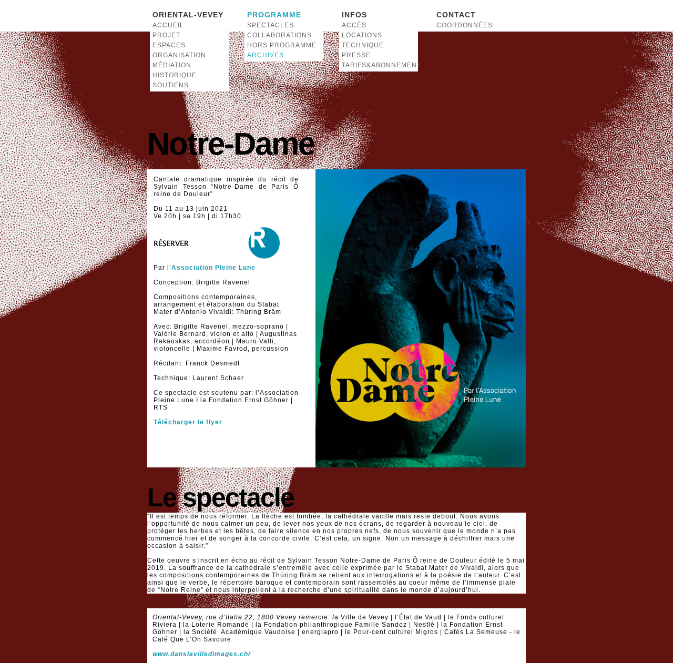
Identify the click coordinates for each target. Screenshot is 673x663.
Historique (174, 75)
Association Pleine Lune (213, 267)
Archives (265, 55)
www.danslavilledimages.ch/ (201, 654)
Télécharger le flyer (188, 422)
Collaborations (279, 35)
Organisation (179, 55)
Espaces (169, 45)
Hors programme (282, 45)
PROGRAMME (274, 15)
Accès (354, 25)
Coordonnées (464, 25)
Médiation (171, 65)
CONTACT (456, 15)
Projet (166, 35)
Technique (363, 45)
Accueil (168, 25)
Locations (362, 35)
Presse (356, 55)
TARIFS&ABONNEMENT (378, 65)
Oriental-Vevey (187, 15)
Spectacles (270, 25)
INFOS (354, 15)
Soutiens (170, 85)
